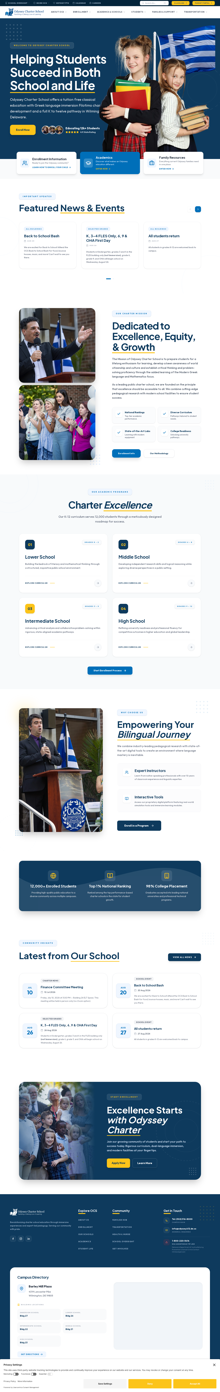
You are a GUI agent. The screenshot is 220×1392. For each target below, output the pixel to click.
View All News (182, 957)
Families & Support (163, 12)
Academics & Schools (109, 12)
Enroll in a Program (136, 825)
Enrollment (80, 12)
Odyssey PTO (62, 3)
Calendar (81, 3)
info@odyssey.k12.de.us (184, 1228)
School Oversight (17, 3)
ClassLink (179, 3)
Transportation (194, 12)
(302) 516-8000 (184, 1219)
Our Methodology (159, 453)
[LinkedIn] (29, 1239)
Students (137, 12)
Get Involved (120, 1249)
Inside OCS (41, 3)
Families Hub (119, 1220)
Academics (84, 1241)
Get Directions (30, 1354)
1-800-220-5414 (180, 1240)
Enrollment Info (126, 453)
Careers (96, 3)
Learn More (144, 1163)
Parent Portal (202, 3)
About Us (83, 1220)
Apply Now (118, 1163)
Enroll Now (23, 130)
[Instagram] (21, 1239)
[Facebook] (13, 1239)
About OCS (57, 12)
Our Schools (85, 1234)
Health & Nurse (121, 1234)
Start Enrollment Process (108, 670)
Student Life (85, 1249)
